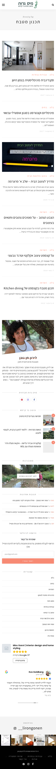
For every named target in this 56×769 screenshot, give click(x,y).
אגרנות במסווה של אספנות (38, 518)
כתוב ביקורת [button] (20, 660)
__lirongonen (30, 728)
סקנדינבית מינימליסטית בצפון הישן (33, 80)
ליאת (52, 506)
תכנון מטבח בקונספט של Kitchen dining (29, 288)
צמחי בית (51, 636)
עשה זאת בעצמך (48, 624)
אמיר (52, 517)
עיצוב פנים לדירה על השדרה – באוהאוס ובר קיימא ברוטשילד (26, 512)
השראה (43, 212)
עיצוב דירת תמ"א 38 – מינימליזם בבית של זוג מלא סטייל (29, 523)
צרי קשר (23, 759)
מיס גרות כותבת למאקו (46, 595)
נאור (52, 512)
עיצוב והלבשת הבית (37, 176)
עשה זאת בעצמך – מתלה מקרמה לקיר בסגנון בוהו (30, 500)
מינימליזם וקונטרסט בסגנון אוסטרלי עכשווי (28, 113)
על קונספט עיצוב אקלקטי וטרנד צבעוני (31, 255)
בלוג (52, 74)
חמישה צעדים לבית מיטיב (30, 416)
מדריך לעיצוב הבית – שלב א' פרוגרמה (31, 181)
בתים (44, 107)
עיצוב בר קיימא (48, 612)
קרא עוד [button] (48, 695)
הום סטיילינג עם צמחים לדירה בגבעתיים (34, 506)
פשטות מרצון (49, 630)
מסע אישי (50, 601)
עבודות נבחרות (39, 74)
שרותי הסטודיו (16, 756)
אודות (34, 759)
